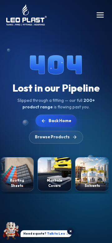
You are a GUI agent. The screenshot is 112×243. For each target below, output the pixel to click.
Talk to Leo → (58, 233)
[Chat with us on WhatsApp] (11, 231)
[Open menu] (100, 15)
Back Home (60, 120)
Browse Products (52, 136)
